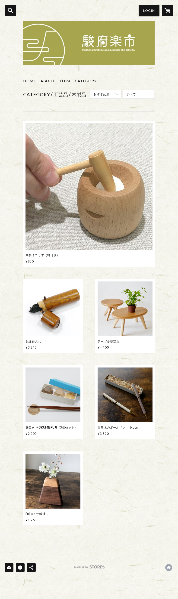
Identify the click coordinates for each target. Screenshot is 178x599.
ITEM (65, 81)
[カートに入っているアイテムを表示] (167, 10)
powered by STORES (89, 568)
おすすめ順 (101, 94)
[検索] (10, 10)
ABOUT (48, 81)
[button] (149, 10)
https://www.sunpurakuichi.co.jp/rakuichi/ (168, 567)
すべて (131, 94)
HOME (29, 81)
